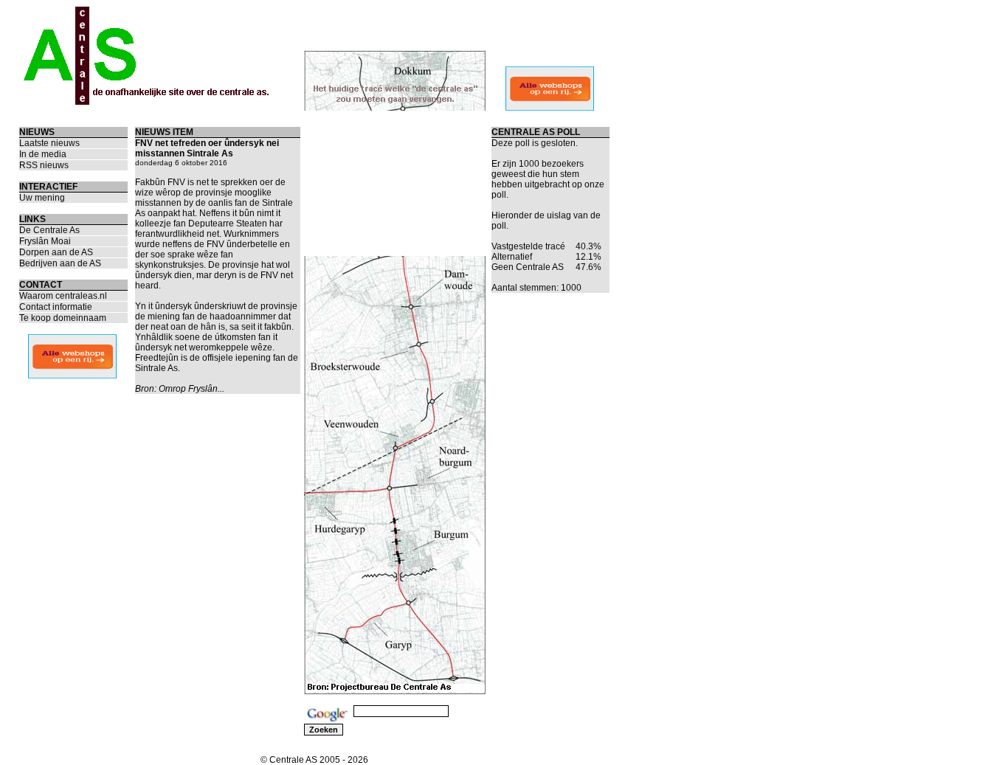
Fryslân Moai (45, 241)
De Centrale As (49, 230)
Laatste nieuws (49, 143)
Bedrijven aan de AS (60, 263)
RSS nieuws (44, 165)
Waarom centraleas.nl (63, 296)
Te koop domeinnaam (62, 318)
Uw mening (42, 198)
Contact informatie (55, 307)
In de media (42, 154)
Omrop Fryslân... (191, 389)
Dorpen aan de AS (56, 252)
